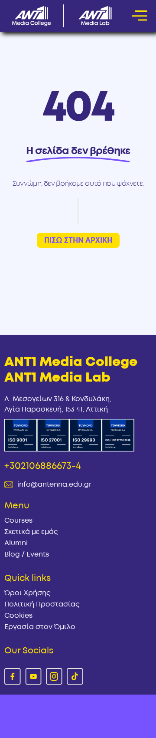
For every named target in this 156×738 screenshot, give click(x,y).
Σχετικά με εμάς (31, 531)
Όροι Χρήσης (27, 593)
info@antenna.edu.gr (54, 484)
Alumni (16, 543)
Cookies (18, 615)
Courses (18, 520)
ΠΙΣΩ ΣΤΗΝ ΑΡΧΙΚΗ (78, 240)
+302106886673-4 (42, 465)
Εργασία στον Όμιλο (39, 626)
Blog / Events (26, 554)
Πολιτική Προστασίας (42, 604)
